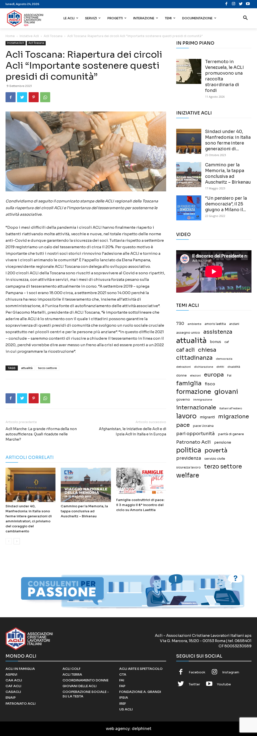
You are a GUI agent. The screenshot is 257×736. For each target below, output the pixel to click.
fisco (210, 384)
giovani (226, 391)
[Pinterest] (34, 97)
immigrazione (202, 399)
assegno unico (188, 333)
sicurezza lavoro (188, 467)
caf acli (185, 350)
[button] (245, 18)
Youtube (224, 684)
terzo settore (47, 368)
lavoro (186, 416)
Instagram (230, 672)
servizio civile (214, 459)
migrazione (233, 416)
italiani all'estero (230, 408)
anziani (234, 324)
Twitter (194, 684)
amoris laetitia (215, 324)
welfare (187, 475)
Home (10, 36)
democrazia (224, 358)
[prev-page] (9, 541)
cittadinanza (194, 357)
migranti (207, 417)
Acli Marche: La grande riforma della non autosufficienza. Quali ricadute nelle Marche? (41, 434)
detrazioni (183, 367)
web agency (118, 728)
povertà (216, 450)
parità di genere (231, 434)
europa (214, 374)
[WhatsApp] (45, 97)
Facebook (197, 672)
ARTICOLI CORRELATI (30, 457)
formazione (193, 391)
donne (181, 376)
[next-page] (17, 541)
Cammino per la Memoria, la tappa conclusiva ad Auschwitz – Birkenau (84, 511)
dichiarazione (203, 367)
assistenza (217, 331)
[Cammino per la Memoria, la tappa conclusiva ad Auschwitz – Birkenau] (86, 485)
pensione (222, 442)
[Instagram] (233, 4)
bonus (215, 342)
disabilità (233, 367)
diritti (220, 367)
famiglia (189, 383)
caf (226, 342)
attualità (27, 368)
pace (183, 425)
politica (188, 450)
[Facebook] (226, 4)
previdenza (188, 458)
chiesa (207, 349)
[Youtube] (248, 4)
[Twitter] (240, 4)
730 (180, 323)
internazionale (196, 407)
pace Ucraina (203, 426)
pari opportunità (195, 433)
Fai (229, 376)
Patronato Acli (193, 442)
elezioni (195, 375)
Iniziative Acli (29, 36)
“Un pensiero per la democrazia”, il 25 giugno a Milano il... (226, 204)
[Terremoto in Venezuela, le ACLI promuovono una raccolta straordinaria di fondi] (188, 71)
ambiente (194, 324)
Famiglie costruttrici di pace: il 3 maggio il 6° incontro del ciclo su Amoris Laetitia (140, 505)
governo (183, 400)
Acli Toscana (53, 36)
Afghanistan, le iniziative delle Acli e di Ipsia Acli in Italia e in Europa (132, 431)
